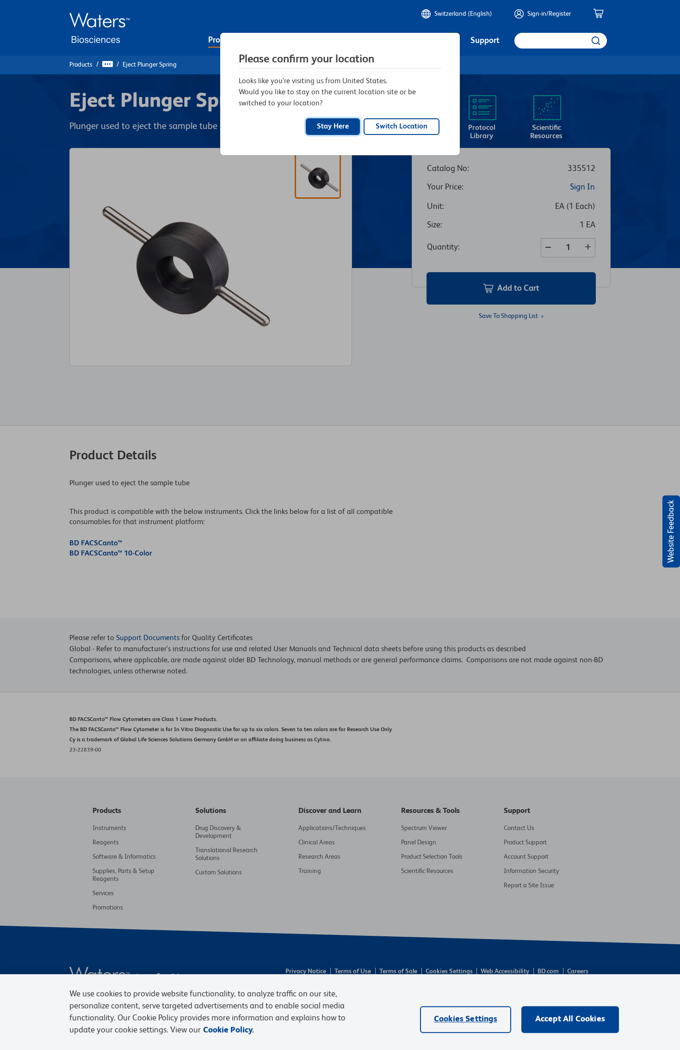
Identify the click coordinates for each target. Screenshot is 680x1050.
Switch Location (401, 126)
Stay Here (333, 126)
